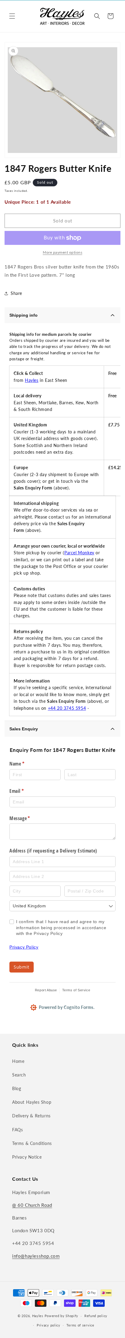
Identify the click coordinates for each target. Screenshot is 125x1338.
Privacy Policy (23, 947)
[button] (12, 16)
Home (18, 1061)
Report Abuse (46, 990)
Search (19, 1074)
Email (25, 791)
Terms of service (80, 1325)
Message (28, 818)
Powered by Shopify (62, 1316)
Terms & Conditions (32, 1143)
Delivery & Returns (31, 1115)
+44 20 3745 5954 (67, 708)
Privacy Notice (27, 1156)
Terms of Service (76, 990)
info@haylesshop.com (35, 1256)
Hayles (32, 380)
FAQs (17, 1129)
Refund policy (95, 1316)
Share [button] (16, 293)
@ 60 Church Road (32, 1205)
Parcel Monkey (79, 552)
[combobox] (62, 905)
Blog (16, 1088)
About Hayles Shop (31, 1102)
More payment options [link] (62, 252)
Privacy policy (48, 1325)
